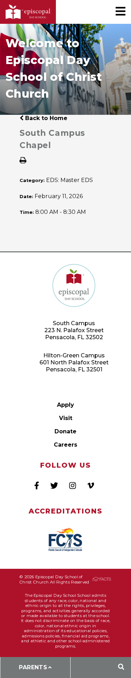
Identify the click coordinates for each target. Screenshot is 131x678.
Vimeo (91, 485)
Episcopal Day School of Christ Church (28, 12)
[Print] (23, 161)
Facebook (36, 485)
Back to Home (45, 118)
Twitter (54, 485)
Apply (65, 404)
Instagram (72, 485)
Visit (65, 418)
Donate (65, 431)
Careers (65, 444)
